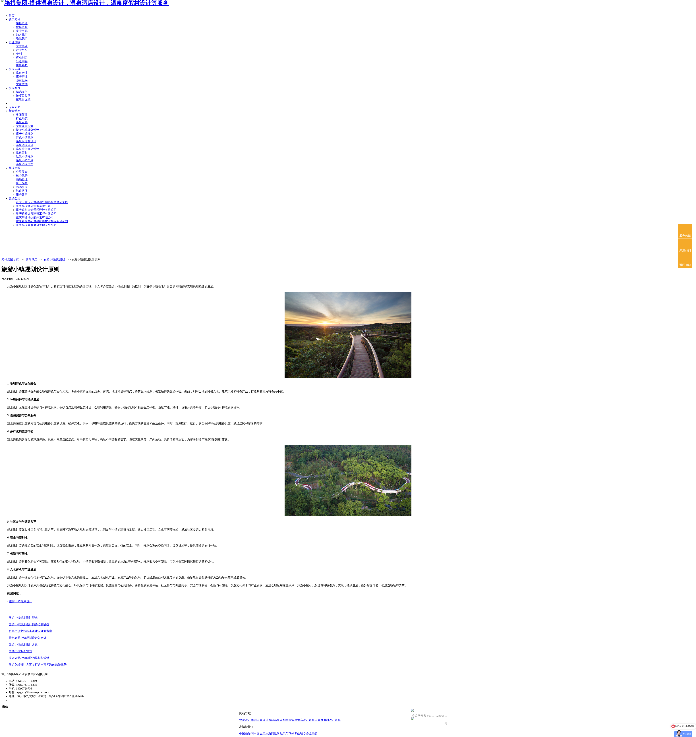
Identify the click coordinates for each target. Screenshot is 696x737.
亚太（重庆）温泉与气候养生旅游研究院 (42, 202)
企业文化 (22, 30)
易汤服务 (22, 187)
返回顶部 (685, 264)
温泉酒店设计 (24, 145)
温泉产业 (22, 72)
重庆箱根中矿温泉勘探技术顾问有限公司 (42, 221)
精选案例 (22, 91)
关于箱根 (14, 19)
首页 (11, 15)
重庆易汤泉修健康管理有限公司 (36, 225)
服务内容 (14, 69)
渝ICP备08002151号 (21, 699)
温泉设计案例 (248, 720)
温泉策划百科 (282, 720)
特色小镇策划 (24, 137)
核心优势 (22, 175)
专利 (19, 53)
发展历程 (22, 27)
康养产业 (22, 76)
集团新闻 (22, 114)
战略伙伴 (22, 190)
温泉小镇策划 (24, 160)
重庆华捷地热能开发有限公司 (35, 217)
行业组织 (22, 49)
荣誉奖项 (22, 46)
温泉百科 (22, 122)
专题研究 (14, 107)
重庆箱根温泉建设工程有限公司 (36, 213)
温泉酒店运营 (24, 164)
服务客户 (22, 65)
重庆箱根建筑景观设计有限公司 (36, 209)
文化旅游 (22, 84)
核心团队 (14, 103)
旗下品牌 (22, 183)
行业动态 (22, 118)
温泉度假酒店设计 (27, 148)
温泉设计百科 (265, 720)
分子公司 (14, 198)
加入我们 (22, 34)
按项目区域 (23, 99)
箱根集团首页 (10, 259)
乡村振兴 (22, 80)
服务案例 (14, 88)
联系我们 (22, 38)
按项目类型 (23, 95)
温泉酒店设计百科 (303, 720)
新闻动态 (14, 110)
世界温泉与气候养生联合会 (291, 733)
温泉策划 (22, 152)
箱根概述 (22, 23)
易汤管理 (14, 167)
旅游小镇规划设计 (27, 129)
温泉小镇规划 (24, 156)
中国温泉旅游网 (264, 733)
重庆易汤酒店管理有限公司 (33, 206)
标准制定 (22, 57)
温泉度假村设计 (26, 141)
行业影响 (14, 42)
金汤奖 (313, 733)
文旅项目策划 (24, 126)
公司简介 (22, 171)
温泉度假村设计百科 (328, 720)
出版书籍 (22, 61)
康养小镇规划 (24, 133)
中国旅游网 (246, 733)
